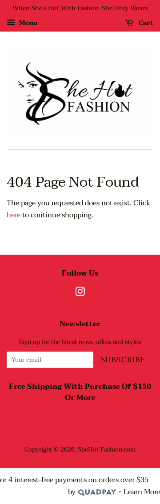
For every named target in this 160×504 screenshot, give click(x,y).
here (13, 215)
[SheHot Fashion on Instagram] (80, 293)
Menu (27, 23)
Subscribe (123, 360)
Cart (145, 23)
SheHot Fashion (100, 449)
